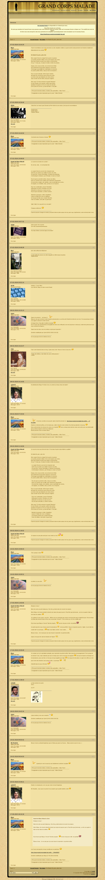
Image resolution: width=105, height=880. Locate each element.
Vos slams (42, 39)
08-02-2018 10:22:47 (17, 346)
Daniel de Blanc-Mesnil (17, 161)
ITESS (12, 105)
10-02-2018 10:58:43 (17, 549)
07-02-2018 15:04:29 (17, 44)
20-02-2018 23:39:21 (17, 782)
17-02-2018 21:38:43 (17, 680)
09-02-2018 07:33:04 (17, 414)
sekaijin (13, 683)
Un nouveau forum (43, 25)
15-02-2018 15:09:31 (17, 574)
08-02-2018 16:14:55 (17, 381)
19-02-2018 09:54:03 (17, 756)
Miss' (12, 250)
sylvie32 (13, 385)
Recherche (74, 10)
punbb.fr (93, 874)
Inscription (80, 10)
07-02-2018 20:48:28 (17, 247)
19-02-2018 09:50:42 (17, 740)
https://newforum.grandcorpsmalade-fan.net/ (52, 34)
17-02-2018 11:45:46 (17, 603)
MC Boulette (14, 743)
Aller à (11, 871)
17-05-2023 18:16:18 (17, 814)
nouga (12, 224)
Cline (12, 349)
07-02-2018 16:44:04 (17, 133)
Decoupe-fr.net (59, 879)
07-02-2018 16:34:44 (17, 102)
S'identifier (86, 10)
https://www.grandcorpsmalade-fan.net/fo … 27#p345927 (45, 852)
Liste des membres (65, 10)
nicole (12, 285)
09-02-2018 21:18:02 (17, 530)
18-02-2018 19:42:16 (17, 711)
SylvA (12, 313)
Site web (13, 124)
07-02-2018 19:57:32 (17, 221)
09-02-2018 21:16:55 (17, 446)
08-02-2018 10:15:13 (17, 310)
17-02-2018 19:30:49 (17, 650)
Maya (12, 48)
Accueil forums (56, 10)
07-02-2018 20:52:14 (17, 282)
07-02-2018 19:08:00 (17, 158)
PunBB (93, 871)
